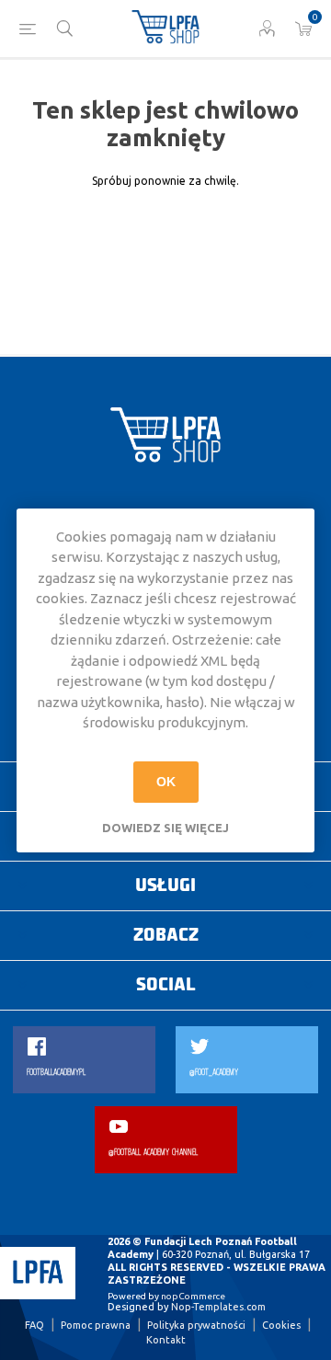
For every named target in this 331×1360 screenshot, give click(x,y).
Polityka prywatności (196, 1325)
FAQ (34, 1325)
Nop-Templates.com (218, 1306)
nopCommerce (193, 1296)
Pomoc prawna (96, 1325)
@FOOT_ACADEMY (213, 1073)
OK (166, 781)
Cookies (281, 1325)
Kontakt (166, 1339)
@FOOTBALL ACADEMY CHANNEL (153, 1153)
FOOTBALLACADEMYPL (56, 1073)
